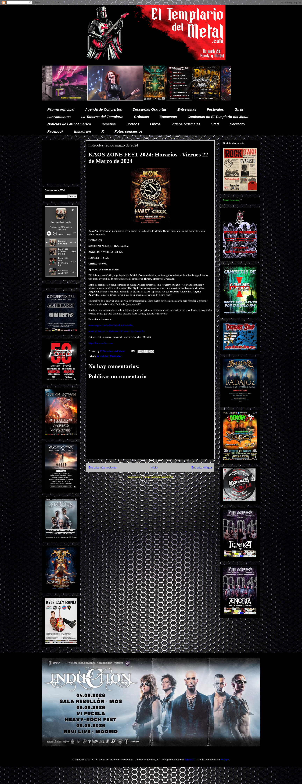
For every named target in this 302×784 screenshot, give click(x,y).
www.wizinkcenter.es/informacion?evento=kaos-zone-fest (116, 331)
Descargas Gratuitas (150, 109)
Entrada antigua (201, 467)
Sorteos (132, 124)
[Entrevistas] (225, 99)
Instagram (82, 131)
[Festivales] (88, 99)
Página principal (60, 109)
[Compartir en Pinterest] (152, 351)
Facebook (55, 131)
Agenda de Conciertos (103, 109)
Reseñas (109, 124)
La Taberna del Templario (102, 117)
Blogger (225, 759)
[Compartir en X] (146, 351)
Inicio (153, 467)
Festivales (215, 109)
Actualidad (103, 356)
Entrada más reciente (102, 467)
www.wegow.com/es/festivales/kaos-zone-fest (110, 325)
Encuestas (168, 117)
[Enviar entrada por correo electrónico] (132, 351)
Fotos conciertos (128, 131)
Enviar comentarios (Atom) (158, 476)
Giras (239, 109)
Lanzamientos (59, 117)
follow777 (190, 759)
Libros (155, 124)
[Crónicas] (49, 99)
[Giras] (140, 99)
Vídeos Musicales (185, 124)
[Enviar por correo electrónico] (139, 351)
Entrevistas (186, 109)
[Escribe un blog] (142, 351)
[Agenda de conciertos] (113, 99)
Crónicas (141, 117)
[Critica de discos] (172, 99)
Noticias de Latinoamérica (69, 124)
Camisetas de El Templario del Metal (218, 117)
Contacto (237, 124)
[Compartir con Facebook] (149, 351)
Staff (215, 124)
